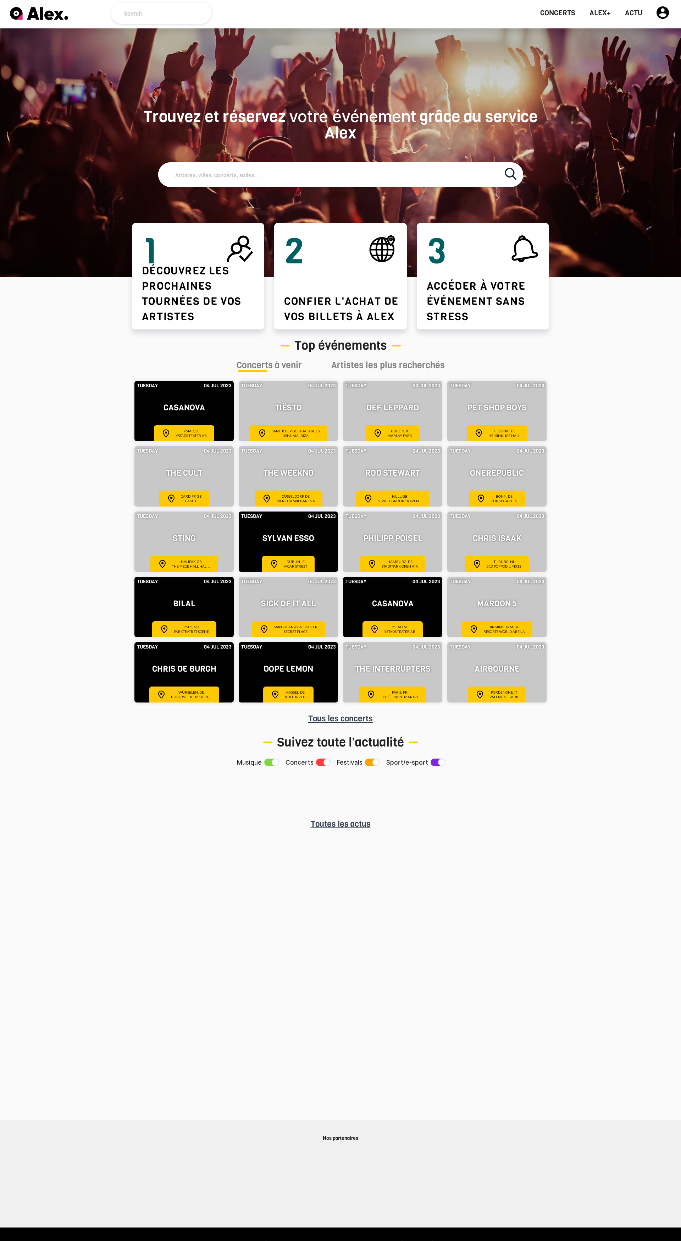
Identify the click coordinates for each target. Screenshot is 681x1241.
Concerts (557, 13)
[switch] (271, 762)
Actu (633, 13)
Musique (249, 762)
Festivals (349, 762)
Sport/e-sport (407, 762)
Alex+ (600, 13)
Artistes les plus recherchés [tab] (388, 366)
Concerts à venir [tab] (269, 366)
